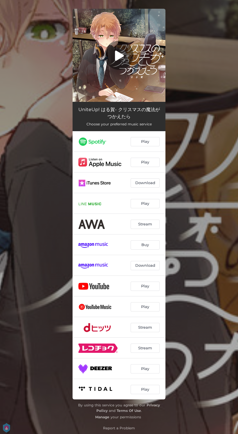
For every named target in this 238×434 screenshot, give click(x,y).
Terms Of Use (129, 410)
